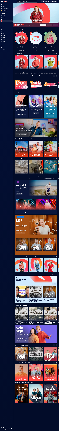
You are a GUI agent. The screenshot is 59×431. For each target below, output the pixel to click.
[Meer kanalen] (11, 13)
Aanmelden (54, 1)
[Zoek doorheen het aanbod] (11, 24)
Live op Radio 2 (18, 53)
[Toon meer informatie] (27, 56)
